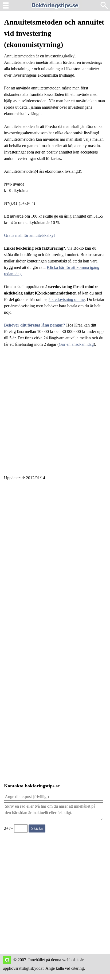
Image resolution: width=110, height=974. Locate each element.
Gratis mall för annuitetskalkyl (29, 235)
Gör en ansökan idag (76, 344)
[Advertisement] (55, 414)
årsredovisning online (67, 299)
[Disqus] (55, 557)
